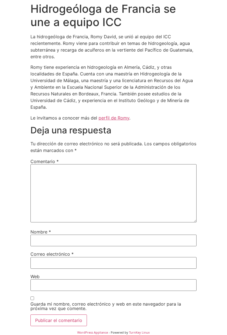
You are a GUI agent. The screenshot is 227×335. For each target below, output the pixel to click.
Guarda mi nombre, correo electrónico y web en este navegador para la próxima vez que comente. (105, 306)
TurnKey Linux (139, 332)
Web (35, 276)
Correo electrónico (52, 254)
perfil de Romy (114, 118)
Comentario (44, 161)
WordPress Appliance (92, 332)
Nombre (40, 232)
